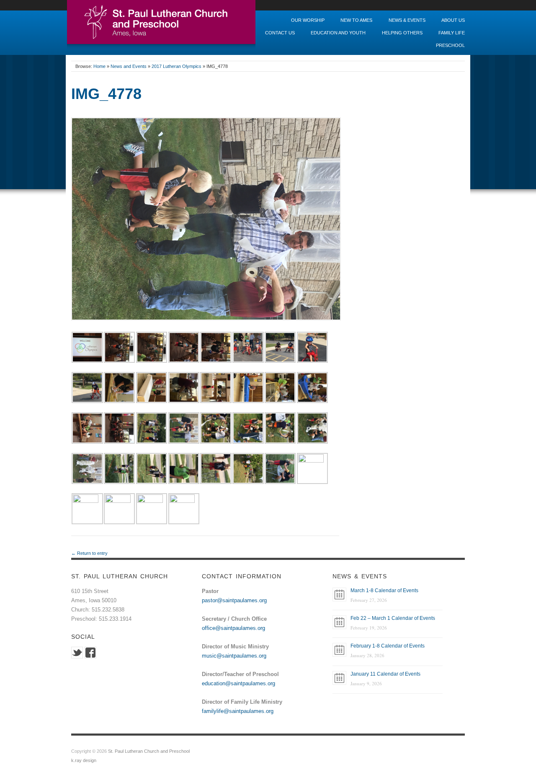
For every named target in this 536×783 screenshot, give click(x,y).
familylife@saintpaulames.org (237, 711)
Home (99, 66)
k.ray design (83, 760)
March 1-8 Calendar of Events (384, 590)
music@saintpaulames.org (234, 656)
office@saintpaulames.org (233, 628)
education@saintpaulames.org (238, 683)
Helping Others (402, 33)
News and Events (129, 66)
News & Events (407, 20)
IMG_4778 (106, 93)
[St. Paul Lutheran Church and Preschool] (161, 25)
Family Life (451, 33)
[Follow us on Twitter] (77, 652)
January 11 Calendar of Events (385, 674)
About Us (453, 20)
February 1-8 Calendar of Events (387, 646)
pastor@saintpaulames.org (234, 600)
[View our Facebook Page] (90, 652)
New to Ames (356, 20)
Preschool (450, 45)
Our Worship (308, 20)
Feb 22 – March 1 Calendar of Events (392, 618)
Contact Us (280, 33)
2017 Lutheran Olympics (176, 66)
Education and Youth (338, 33)
